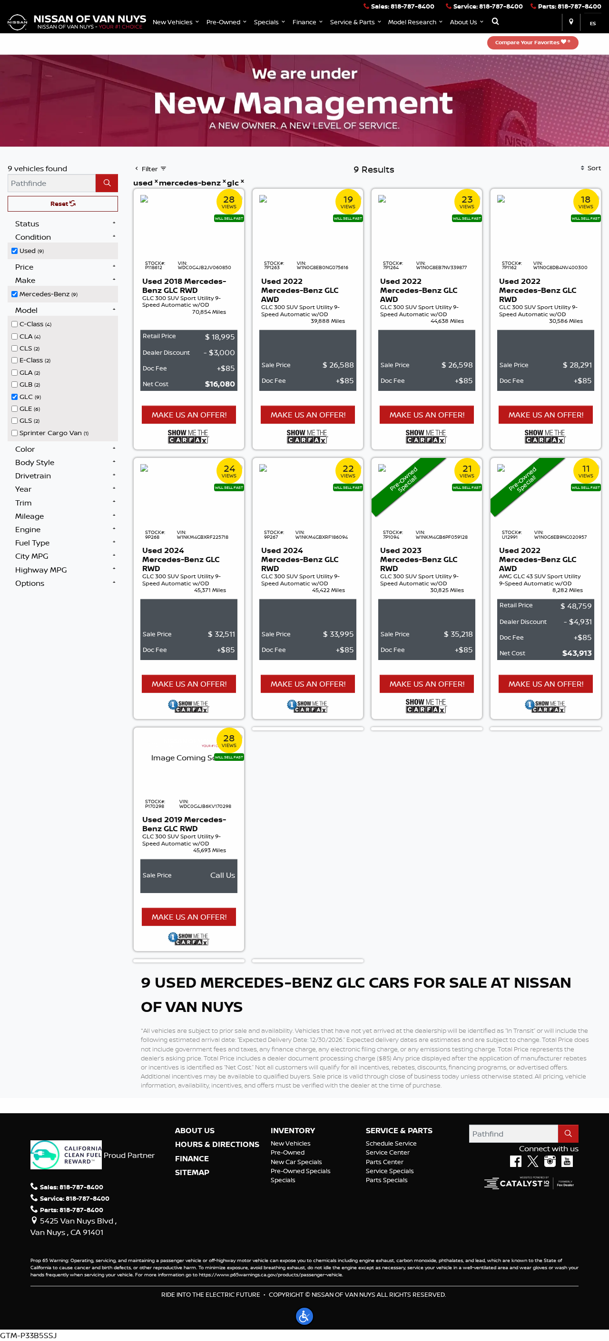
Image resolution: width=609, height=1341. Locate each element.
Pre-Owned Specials (301, 1170)
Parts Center (384, 1161)
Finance (192, 1159)
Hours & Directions (217, 1144)
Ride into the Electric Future (210, 1294)
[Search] (107, 183)
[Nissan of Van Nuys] (77, 21)
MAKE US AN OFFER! (189, 414)
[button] (177, 22)
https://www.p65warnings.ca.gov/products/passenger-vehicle (270, 1274)
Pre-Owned (287, 1152)
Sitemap (192, 1172)
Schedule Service (391, 1143)
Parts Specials (387, 1180)
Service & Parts (399, 1131)
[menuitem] (64, 249)
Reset (59, 203)
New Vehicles (291, 1143)
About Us (195, 1131)
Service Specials (390, 1170)
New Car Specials (296, 1161)
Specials (283, 1180)
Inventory (293, 1131)
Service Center (388, 1152)
